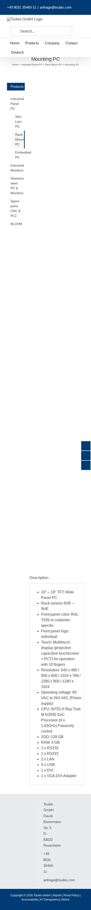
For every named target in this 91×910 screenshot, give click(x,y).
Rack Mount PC (19, 139)
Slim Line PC (18, 121)
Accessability (29, 899)
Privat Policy (71, 895)
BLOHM (16, 224)
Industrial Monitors (17, 168)
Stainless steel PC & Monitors (17, 186)
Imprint (57, 895)
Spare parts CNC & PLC (15, 208)
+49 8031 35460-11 (21, 7)
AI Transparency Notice (55, 899)
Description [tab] (39, 578)
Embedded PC (20, 155)
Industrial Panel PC (17, 103)
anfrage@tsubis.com (56, 7)
